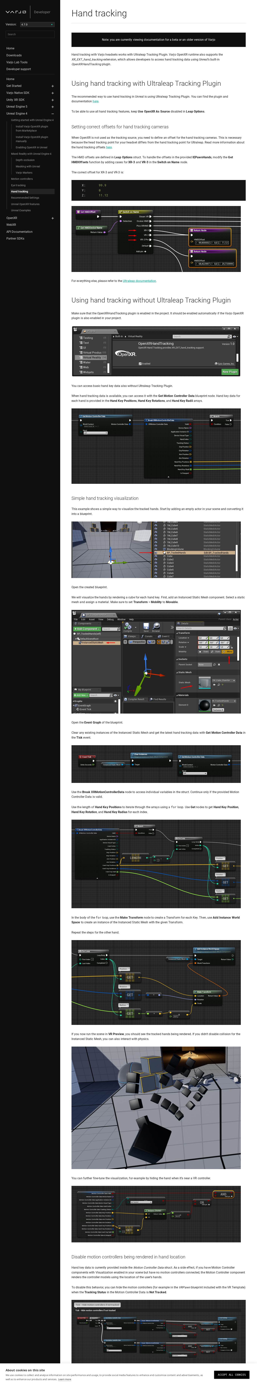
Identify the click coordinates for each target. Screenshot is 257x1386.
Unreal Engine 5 (16, 106)
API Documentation (19, 232)
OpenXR (11, 218)
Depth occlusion (25, 160)
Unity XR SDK (15, 100)
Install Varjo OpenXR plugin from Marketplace (32, 128)
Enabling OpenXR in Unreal (31, 147)
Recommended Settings (25, 197)
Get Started (13, 86)
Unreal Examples (21, 210)
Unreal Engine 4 (16, 113)
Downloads (14, 55)
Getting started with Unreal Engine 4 (32, 120)
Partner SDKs (15, 238)
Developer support (18, 69)
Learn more (64, 1379)
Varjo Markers (24, 172)
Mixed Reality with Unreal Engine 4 (31, 153)
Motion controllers (22, 178)
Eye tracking (18, 185)
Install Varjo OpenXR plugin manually (32, 139)
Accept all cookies (232, 1374)
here (95, 101)
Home (10, 48)
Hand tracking (19, 191)
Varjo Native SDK (18, 93)
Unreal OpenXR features (25, 204)
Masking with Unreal (28, 166)
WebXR (11, 225)
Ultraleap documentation (139, 281)
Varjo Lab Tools (17, 62)
